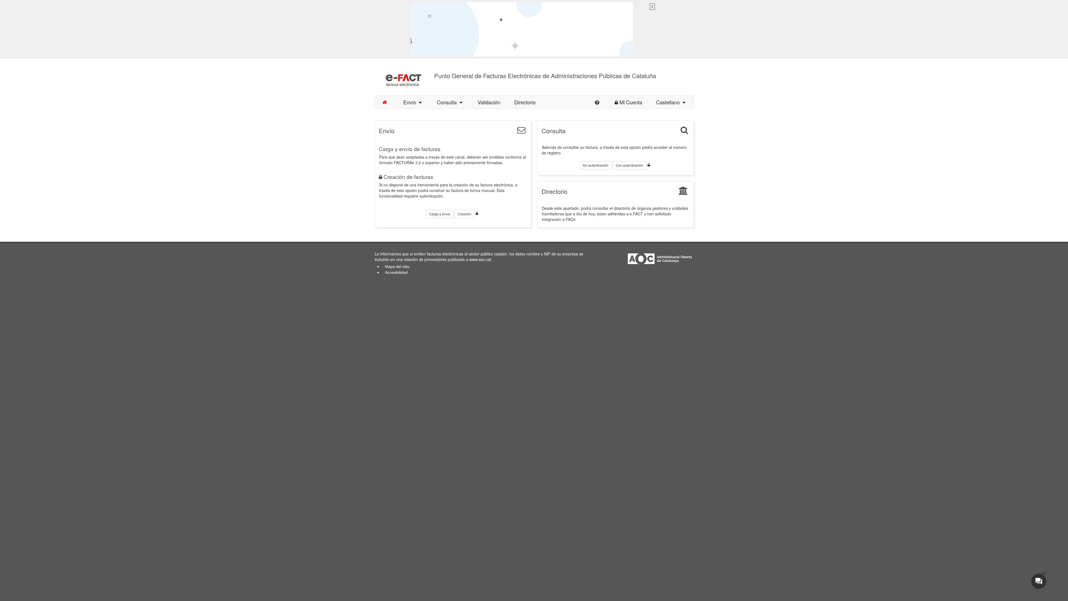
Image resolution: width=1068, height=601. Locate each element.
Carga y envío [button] (439, 213)
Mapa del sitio (397, 266)
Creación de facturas (408, 176)
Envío (411, 102)
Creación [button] (464, 213)
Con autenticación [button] (629, 165)
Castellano (669, 102)
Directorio (525, 102)
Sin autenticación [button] (595, 165)
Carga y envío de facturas (410, 148)
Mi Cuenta (630, 102)
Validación (489, 102)
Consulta (448, 102)
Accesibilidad (396, 272)
